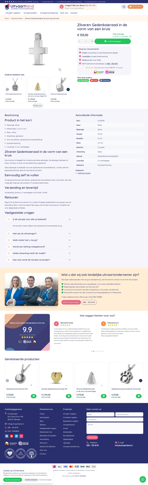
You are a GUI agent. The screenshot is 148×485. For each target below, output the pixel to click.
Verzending (44, 439)
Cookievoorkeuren (90, 470)
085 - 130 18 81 (112, 64)
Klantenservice (46, 432)
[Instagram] (21, 436)
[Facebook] (7, 436)
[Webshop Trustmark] (27, 341)
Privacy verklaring (70, 470)
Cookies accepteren (12, 480)
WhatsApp (84, 80)
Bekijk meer (38, 105)
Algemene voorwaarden (59, 470)
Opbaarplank (68, 439)
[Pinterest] (12, 436)
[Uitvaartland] (19, 7)
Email (95, 80)
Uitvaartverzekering (71, 446)
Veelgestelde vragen (48, 428)
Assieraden (67, 432)
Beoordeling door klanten (74, 476)
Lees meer (57, 343)
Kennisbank (44, 417)
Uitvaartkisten (69, 425)
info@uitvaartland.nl (16, 424)
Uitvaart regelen (69, 414)
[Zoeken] (124, 7)
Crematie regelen (70, 417)
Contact (43, 454)
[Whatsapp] (143, 479)
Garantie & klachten (47, 446)
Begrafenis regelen (70, 421)
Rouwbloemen (69, 435)
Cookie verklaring (80, 470)
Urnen (65, 428)
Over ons (43, 450)
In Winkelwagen (114, 41)
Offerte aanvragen (71, 302)
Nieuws (43, 425)
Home (42, 414)
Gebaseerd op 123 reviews (27, 335)
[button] (68, 89)
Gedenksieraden (84, 173)
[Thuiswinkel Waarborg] (34, 341)
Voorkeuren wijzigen (45, 480)
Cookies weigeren (31, 480)
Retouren (43, 443)
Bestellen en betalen (48, 435)
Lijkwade (66, 443)
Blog (41, 421)
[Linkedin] (16, 436)
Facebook (106, 80)
